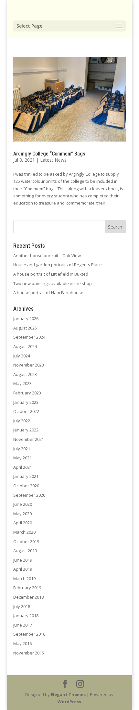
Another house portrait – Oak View (47, 255)
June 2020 (22, 504)
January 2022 (25, 430)
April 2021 (22, 467)
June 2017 (22, 625)
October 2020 (26, 486)
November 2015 (28, 653)
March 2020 (24, 532)
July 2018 (21, 606)
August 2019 (25, 551)
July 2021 (21, 449)
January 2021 (25, 476)
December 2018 (28, 597)
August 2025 (25, 328)
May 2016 (22, 643)
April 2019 (22, 569)
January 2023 (25, 402)
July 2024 (21, 356)
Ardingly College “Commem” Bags (49, 154)
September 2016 (29, 634)
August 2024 (25, 346)
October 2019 (26, 541)
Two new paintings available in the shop (52, 283)
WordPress (69, 701)
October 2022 (26, 411)
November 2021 (28, 439)
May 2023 (22, 383)
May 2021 (22, 458)
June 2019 (22, 560)
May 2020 (22, 514)
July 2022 (21, 421)
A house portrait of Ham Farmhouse (48, 292)
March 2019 (24, 578)
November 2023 (28, 365)
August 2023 (25, 374)
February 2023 (27, 393)
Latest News (53, 160)
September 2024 (29, 337)
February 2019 (27, 588)
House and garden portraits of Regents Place (57, 265)
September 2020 (29, 495)
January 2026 (25, 318)
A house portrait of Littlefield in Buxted (50, 274)
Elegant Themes (68, 694)
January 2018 (25, 615)
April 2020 (22, 523)
